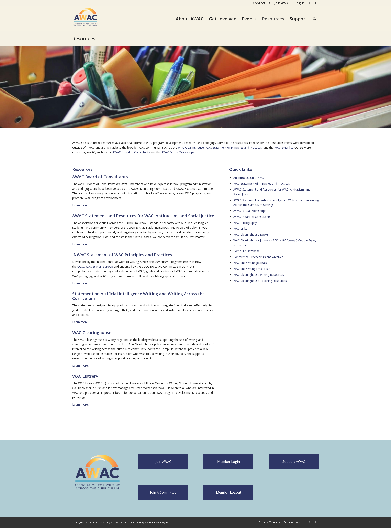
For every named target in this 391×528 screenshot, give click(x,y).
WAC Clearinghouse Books (251, 234)
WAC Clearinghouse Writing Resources (258, 275)
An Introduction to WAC (249, 178)
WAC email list (283, 147)
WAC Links (240, 228)
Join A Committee (163, 492)
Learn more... (81, 205)
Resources (83, 38)
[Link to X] (309, 3)
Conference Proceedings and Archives (258, 257)
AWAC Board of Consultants (131, 152)
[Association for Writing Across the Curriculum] (85, 18)
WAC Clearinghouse (191, 147)
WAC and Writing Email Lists (251, 269)
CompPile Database (246, 251)
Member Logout (228, 492)
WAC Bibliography (245, 223)
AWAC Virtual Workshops (177, 152)
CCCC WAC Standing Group (95, 266)
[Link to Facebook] (316, 3)
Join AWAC (163, 461)
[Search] (314, 18)
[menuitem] (261, 3)
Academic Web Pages (156, 522)
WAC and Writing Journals (250, 263)
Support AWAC (293, 461)
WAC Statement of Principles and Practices (233, 147)
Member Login (228, 461)
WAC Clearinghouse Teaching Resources (260, 281)
